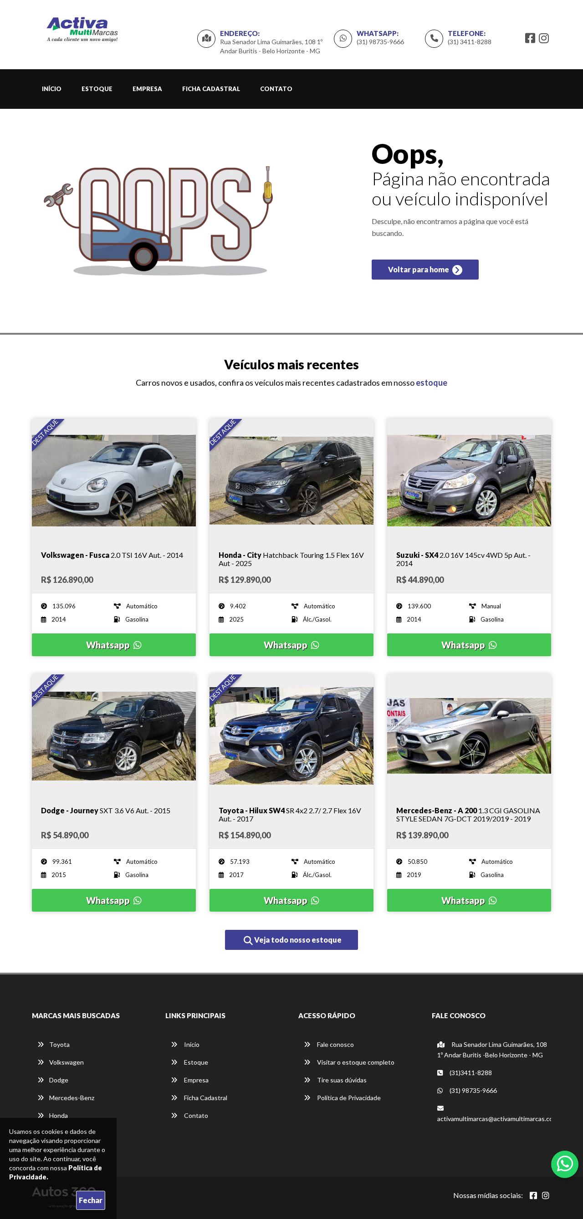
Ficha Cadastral (211, 88)
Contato (276, 88)
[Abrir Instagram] (545, 1195)
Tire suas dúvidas (341, 1080)
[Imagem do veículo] (114, 480)
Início (51, 88)
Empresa (147, 88)
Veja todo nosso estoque (297, 939)
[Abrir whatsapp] (565, 1163)
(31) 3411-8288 (469, 42)
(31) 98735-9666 (380, 42)
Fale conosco (335, 1044)
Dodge (58, 1080)
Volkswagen (66, 1062)
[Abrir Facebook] (533, 1195)
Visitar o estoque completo (355, 1062)
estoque (431, 382)
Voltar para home (419, 269)
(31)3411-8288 (470, 1072)
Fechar (90, 1200)
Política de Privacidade (348, 1098)
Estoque (97, 88)
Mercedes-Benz (71, 1098)
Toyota (59, 1044)
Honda (58, 1115)
